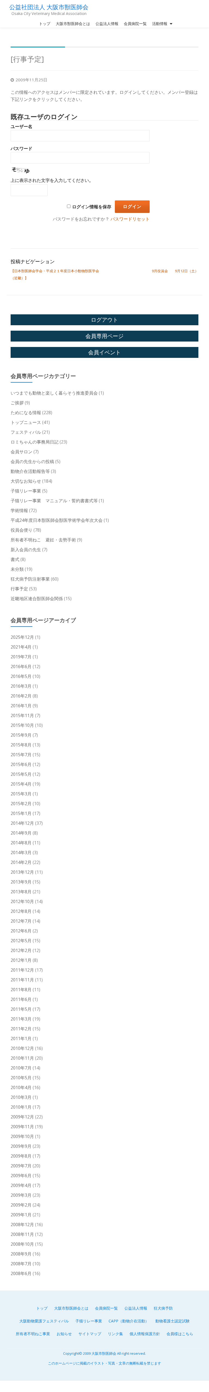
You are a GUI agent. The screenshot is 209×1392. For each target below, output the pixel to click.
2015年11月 (22, 715)
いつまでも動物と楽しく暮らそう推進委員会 (54, 393)
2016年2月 (21, 696)
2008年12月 (22, 1224)
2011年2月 (21, 1029)
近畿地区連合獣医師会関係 (37, 599)
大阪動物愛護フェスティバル (44, 1320)
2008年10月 (22, 1244)
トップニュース (26, 422)
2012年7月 (21, 921)
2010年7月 (21, 1068)
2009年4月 (21, 1185)
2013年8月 (21, 892)
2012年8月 (21, 911)
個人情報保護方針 (145, 1333)
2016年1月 (21, 706)
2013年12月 (22, 872)
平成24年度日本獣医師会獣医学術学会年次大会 (57, 520)
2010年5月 (21, 1078)
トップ (44, 23)
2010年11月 (22, 1058)
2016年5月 (21, 676)
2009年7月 (21, 1166)
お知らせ (64, 1333)
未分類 (17, 569)
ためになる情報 (26, 413)
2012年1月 (21, 960)
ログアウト (104, 319)
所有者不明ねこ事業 (33, 1333)
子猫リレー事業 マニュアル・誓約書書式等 (54, 501)
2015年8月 (21, 745)
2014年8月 (21, 843)
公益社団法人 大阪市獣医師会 (48, 7)
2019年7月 (21, 657)
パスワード (21, 148)
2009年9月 (21, 1146)
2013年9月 (21, 882)
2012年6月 (21, 931)
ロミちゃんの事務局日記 (35, 442)
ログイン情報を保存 (91, 206)
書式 (15, 559)
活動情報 (159, 23)
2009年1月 (21, 1215)
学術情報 (19, 510)
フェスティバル (26, 432)
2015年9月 (21, 735)
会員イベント (104, 352)
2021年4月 (21, 647)
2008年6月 (21, 1273)
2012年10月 (22, 901)
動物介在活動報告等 (30, 471)
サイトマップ (89, 1333)
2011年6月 (21, 999)
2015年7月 (21, 755)
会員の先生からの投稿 (32, 461)
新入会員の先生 (26, 550)
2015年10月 (22, 725)
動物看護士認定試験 (172, 1320)
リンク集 (115, 1333)
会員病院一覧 (135, 23)
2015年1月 (21, 813)
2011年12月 (22, 970)
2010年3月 (21, 1097)
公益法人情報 (107, 23)
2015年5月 (21, 774)
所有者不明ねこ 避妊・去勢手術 (43, 540)
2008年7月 (21, 1264)
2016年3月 (21, 686)
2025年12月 (22, 637)
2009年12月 (22, 1117)
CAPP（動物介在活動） (129, 1320)
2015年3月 (21, 794)
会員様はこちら (180, 1333)
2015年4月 (21, 784)
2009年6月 (21, 1176)
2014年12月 (22, 823)
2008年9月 (21, 1254)
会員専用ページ (104, 336)
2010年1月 (21, 1107)
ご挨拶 (17, 403)
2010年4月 (21, 1087)
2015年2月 (21, 804)
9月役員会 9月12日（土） (175, 270)
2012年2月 (21, 950)
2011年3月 (21, 1019)
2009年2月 (21, 1205)
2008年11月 (22, 1234)
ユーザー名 (21, 126)
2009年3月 (21, 1195)
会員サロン (21, 452)
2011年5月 (21, 1009)
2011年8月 (21, 990)
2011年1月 (21, 1038)
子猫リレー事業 (26, 491)
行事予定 (19, 589)
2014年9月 (21, 833)
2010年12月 (22, 1048)
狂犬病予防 (163, 1308)
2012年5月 (21, 941)
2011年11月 (22, 980)
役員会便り (21, 530)
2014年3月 (21, 852)
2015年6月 (21, 764)
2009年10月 (22, 1136)
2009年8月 (21, 1156)
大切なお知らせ (26, 481)
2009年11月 (22, 1127)
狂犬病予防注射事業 (30, 579)
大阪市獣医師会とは (73, 23)
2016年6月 (21, 666)
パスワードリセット (130, 219)
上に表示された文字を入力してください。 (52, 180)
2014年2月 (21, 862)
